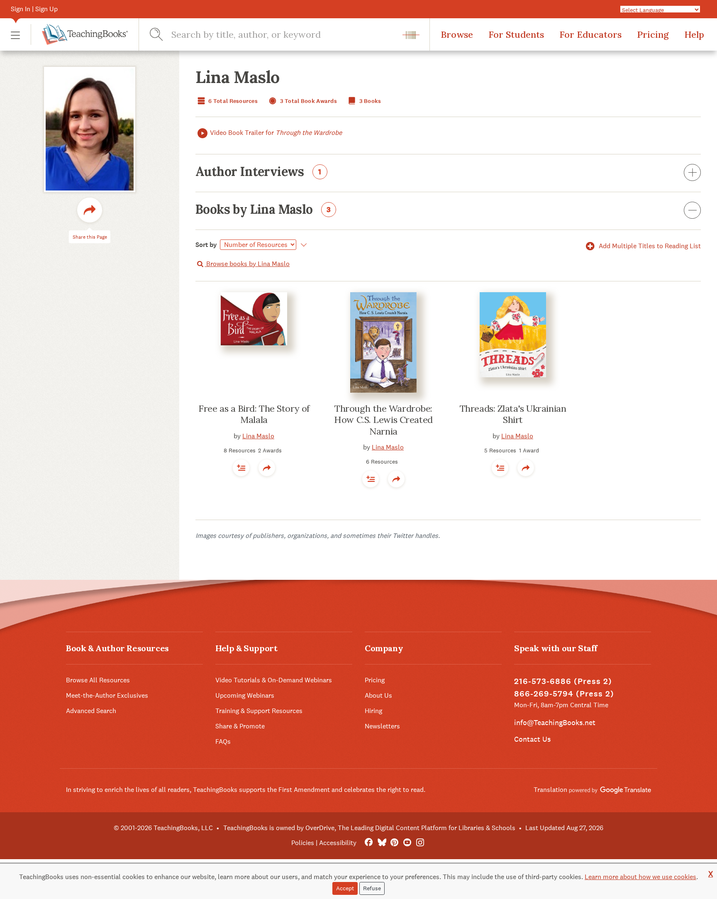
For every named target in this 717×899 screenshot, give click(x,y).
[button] (15, 34)
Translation (551, 789)
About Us (378, 695)
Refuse (372, 888)
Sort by (206, 244)
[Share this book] (267, 467)
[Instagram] (420, 842)
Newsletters (382, 726)
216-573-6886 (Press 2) (563, 681)
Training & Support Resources (258, 710)
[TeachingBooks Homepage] (79, 34)
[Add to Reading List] (241, 467)
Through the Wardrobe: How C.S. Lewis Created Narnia (383, 420)
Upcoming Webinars (244, 695)
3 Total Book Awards (307, 101)
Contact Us (532, 739)
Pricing (653, 34)
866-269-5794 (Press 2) (564, 693)
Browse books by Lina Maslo (247, 263)
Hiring (373, 710)
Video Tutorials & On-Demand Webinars (273, 680)
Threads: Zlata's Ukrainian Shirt (513, 414)
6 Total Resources (232, 101)
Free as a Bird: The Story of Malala (254, 414)
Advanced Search (91, 710)
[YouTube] (407, 842)
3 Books (369, 101)
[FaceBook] (368, 842)
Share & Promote (240, 726)
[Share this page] (89, 210)
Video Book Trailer (276, 132)
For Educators (590, 34)
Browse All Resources (98, 680)
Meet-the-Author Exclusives (107, 695)
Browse (457, 34)
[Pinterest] (394, 842)
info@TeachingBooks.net (554, 722)
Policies (302, 842)
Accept (345, 888)
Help (694, 34)
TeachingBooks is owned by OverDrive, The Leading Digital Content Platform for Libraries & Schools (369, 827)
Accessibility (337, 842)
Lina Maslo (258, 436)
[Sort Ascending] (302, 245)
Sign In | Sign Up (34, 9)
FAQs (223, 741)
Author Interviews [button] (258, 172)
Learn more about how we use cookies (640, 876)
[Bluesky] (381, 842)
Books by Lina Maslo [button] (263, 210)
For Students (516, 34)
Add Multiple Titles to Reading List (649, 246)
